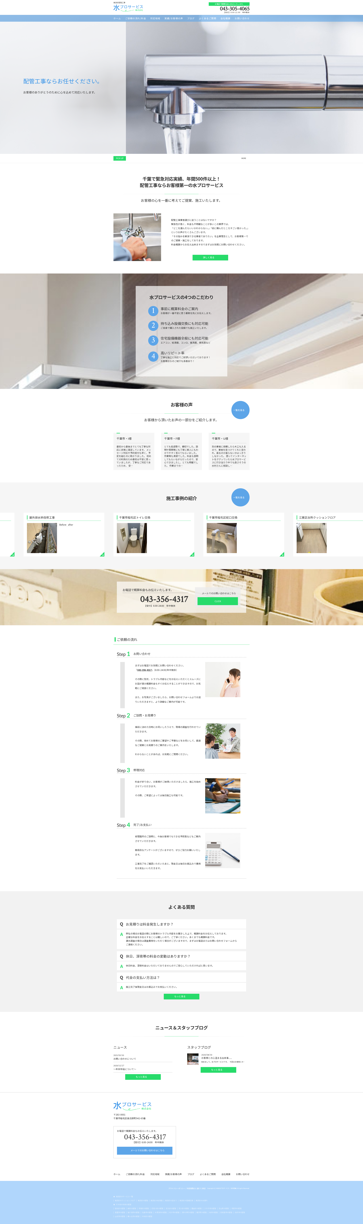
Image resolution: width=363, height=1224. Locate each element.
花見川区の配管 (157, 1208)
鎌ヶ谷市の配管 (134, 1216)
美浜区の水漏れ (202, 1200)
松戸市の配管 (174, 1212)
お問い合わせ (242, 18)
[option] (181, 136)
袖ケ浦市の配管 (134, 1212)
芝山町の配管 (224, 1208)
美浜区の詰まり (171, 1200)
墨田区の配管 (196, 1208)
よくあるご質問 (207, 18)
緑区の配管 (132, 1208)
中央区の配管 (147, 1216)
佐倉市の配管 (147, 1212)
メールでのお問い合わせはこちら (147, 1150)
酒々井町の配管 (188, 1212)
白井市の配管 (240, 1212)
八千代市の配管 (210, 1208)
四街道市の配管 (226, 1212)
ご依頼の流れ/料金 (135, 18)
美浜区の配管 (143, 1200)
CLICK (218, 601)
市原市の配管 (236, 1208)
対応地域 (155, 18)
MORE (243, 158)
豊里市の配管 (120, 1212)
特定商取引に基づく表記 (196, 1188)
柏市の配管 (213, 1212)
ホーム (117, 18)
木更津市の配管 (161, 1212)
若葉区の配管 (144, 1208)
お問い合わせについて (124, 1057)
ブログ (191, 18)
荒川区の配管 (184, 1208)
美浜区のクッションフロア (125, 1200)
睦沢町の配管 (202, 1212)
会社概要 (225, 18)
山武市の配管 (120, 1216)
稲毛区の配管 (120, 1208)
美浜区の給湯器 (156, 1200)
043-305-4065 (235, 8)
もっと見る (180, 996)
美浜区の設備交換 (186, 1200)
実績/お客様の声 (173, 18)
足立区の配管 (171, 1208)
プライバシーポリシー (176, 1188)
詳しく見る (209, 257)
